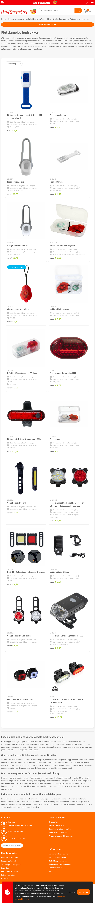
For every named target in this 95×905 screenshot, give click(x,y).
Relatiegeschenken (16, 19)
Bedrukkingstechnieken (58, 861)
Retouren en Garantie (9, 871)
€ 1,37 (12, 194)
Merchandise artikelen (57, 857)
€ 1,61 (55, 257)
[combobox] (57, 10)
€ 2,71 (12, 387)
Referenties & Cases (56, 825)
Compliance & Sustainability (60, 829)
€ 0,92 (12, 130)
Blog (50, 871)
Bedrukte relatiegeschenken (60, 864)
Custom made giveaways (58, 854)
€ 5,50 (12, 645)
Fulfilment (5, 878)
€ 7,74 (12, 711)
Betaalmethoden (8, 875)
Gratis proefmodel (8, 861)
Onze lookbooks (55, 868)
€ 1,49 (12, 257)
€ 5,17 (55, 581)
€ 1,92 (12, 321)
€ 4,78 (12, 584)
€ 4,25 (55, 520)
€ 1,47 (55, 194)
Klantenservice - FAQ (9, 857)
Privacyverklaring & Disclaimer (61, 836)
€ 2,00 (55, 319)
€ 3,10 (55, 451)
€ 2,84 (12, 451)
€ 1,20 (55, 127)
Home (3, 19)
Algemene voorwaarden (58, 832)
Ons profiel (53, 822)
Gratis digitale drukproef (11, 864)
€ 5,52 (55, 647)
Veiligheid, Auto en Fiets (35, 19)
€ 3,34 (12, 512)
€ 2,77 (55, 385)
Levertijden (5, 868)
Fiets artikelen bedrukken (57, 19)
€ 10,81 (56, 717)
